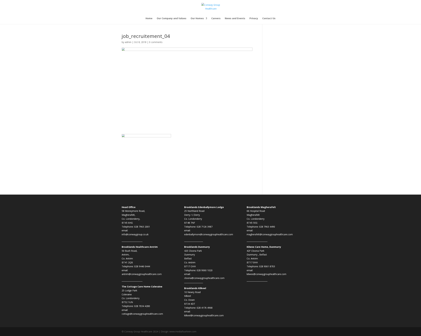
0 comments (155, 42)
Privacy (253, 18)
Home (149, 18)
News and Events (235, 18)
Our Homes (197, 18)
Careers (216, 18)
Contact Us (268, 18)
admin (128, 42)
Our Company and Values (171, 18)
